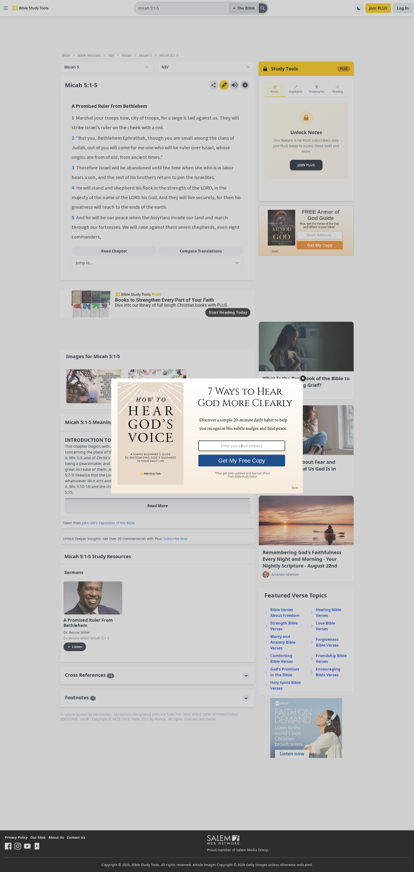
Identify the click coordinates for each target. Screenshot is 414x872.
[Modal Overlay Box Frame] (207, 436)
